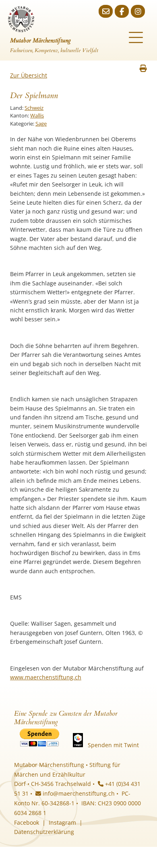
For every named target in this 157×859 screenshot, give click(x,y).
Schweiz (34, 107)
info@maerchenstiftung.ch (78, 793)
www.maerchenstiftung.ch (45, 677)
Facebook (26, 822)
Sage (41, 123)
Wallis (37, 115)
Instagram (62, 822)
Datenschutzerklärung (44, 832)
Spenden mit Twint (113, 745)
